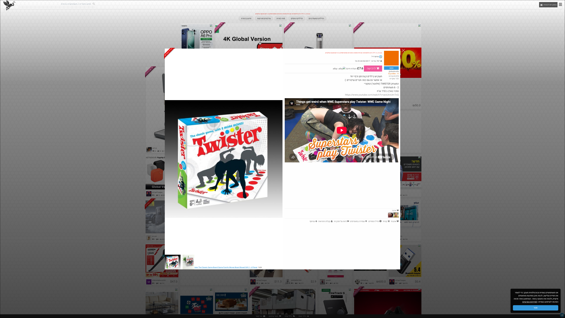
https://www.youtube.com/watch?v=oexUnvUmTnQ (372, 95)
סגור (535, 307)
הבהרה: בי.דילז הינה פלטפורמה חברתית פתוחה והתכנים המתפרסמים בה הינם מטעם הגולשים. (353, 53)
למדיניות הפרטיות (529, 301)
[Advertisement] (342, 186)
